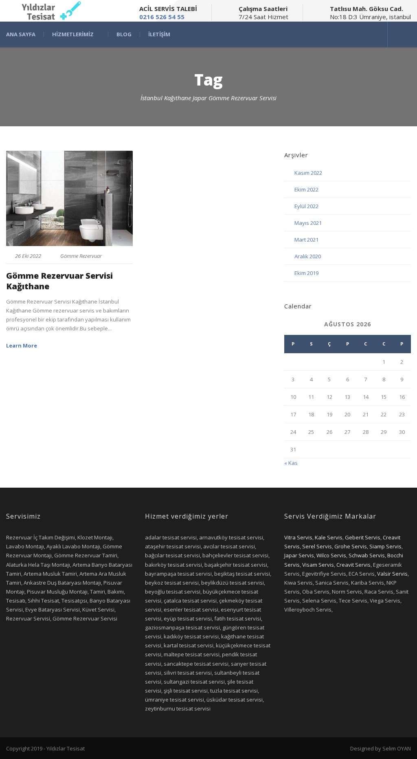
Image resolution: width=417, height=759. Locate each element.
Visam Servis (318, 564)
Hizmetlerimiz (73, 34)
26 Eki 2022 (28, 256)
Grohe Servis (350, 546)
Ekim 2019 (306, 273)
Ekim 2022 (306, 189)
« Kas (291, 462)
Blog (124, 34)
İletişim (159, 34)
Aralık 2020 (307, 256)
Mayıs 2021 (308, 223)
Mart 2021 (306, 239)
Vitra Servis (298, 537)
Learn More (21, 345)
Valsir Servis (392, 573)
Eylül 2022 (306, 206)
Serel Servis (317, 546)
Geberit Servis (362, 537)
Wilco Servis (331, 555)
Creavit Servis (353, 564)
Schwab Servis (367, 555)
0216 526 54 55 (161, 17)
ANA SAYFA (20, 34)
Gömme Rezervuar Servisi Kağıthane (59, 281)
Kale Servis (328, 537)
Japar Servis (299, 555)
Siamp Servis (385, 546)
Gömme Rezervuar (81, 256)
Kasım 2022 (308, 172)
